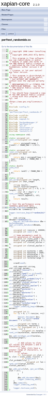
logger (12, 213)
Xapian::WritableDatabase (26, 221)
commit (21, 383)
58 (4, 168)
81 (4, 208)
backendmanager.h (28, 122)
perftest (11, 34)
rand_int (13, 140)
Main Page (6, 10)
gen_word (13, 180)
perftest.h (25, 124)
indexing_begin (28, 306)
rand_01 (13, 168)
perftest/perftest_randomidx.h (25, 112)
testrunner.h (26, 128)
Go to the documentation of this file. (17, 47)
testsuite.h (26, 129)
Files (4, 29)
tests (3, 34)
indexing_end (27, 385)
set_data (26, 319)
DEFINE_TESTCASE (17, 208)
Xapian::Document (26, 317)
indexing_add (31, 379)
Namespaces (7, 20)
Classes (5, 24)
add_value (18, 369)
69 (4, 180)
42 (4, 140)
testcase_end (27, 388)
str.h (22, 126)
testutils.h (26, 131)
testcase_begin (24, 213)
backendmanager (16, 223)
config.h (24, 107)
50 (4, 152)
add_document (28, 378)
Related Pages (7, 15)
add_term (17, 336)
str (10, 272)
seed (29, 232)
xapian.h (24, 119)
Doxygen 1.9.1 (41, 394)
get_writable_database (21, 225)
